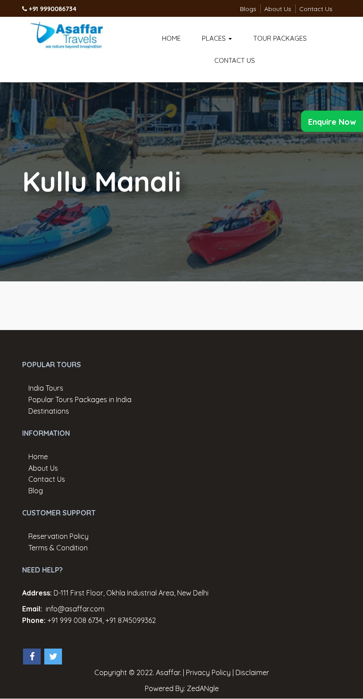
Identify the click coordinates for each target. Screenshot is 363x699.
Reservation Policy (58, 536)
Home (171, 38)
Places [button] (215, 38)
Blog (35, 490)
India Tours (45, 388)
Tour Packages (280, 38)
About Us (277, 9)
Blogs (248, 9)
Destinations (48, 411)
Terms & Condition (58, 547)
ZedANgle (203, 688)
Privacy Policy (208, 672)
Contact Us (315, 9)
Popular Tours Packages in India (79, 399)
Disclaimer (252, 672)
